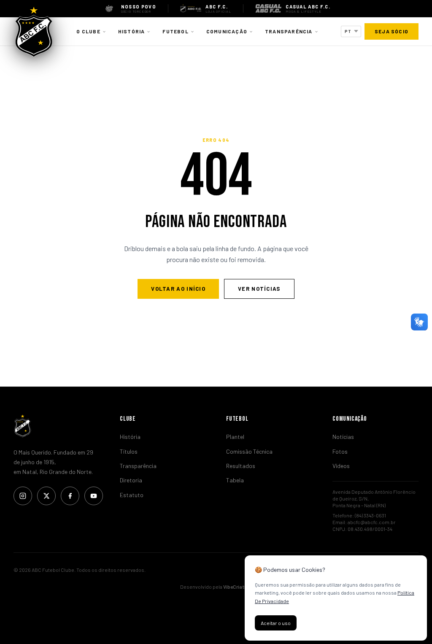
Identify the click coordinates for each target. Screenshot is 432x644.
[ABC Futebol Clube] (57, 426)
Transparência (289, 31)
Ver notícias (259, 288)
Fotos (340, 451)
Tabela (235, 480)
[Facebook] (70, 496)
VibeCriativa (237, 587)
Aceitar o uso (276, 623)
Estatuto (131, 494)
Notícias (343, 436)
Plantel (235, 436)
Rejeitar (318, 623)
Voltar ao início (178, 288)
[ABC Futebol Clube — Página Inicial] (34, 31)
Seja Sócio (391, 31)
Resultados (240, 465)
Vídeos (341, 465)
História (131, 31)
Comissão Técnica (249, 451)
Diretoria (131, 480)
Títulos (129, 451)
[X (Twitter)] (46, 496)
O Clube (88, 31)
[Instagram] (23, 496)
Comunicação (226, 31)
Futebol (175, 31)
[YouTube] (93, 496)
